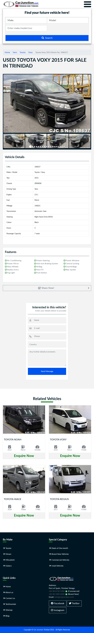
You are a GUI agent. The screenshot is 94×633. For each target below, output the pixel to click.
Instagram (58, 610)
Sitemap (8, 610)
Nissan (8, 554)
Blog (7, 616)
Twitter (75, 603)
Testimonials (10, 604)
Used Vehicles (57, 566)
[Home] (21, 4)
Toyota (22, 52)
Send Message (47, 371)
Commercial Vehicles (60, 560)
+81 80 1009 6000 (57, 594)
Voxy (30, 52)
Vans (15, 52)
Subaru (8, 566)
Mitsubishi (10, 560)
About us (9, 592)
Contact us (10, 598)
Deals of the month (59, 548)
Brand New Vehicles (60, 554)
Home (7, 52)
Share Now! (47, 288)
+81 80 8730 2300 (57, 591)
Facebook (58, 603)
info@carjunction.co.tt (64, 597)
